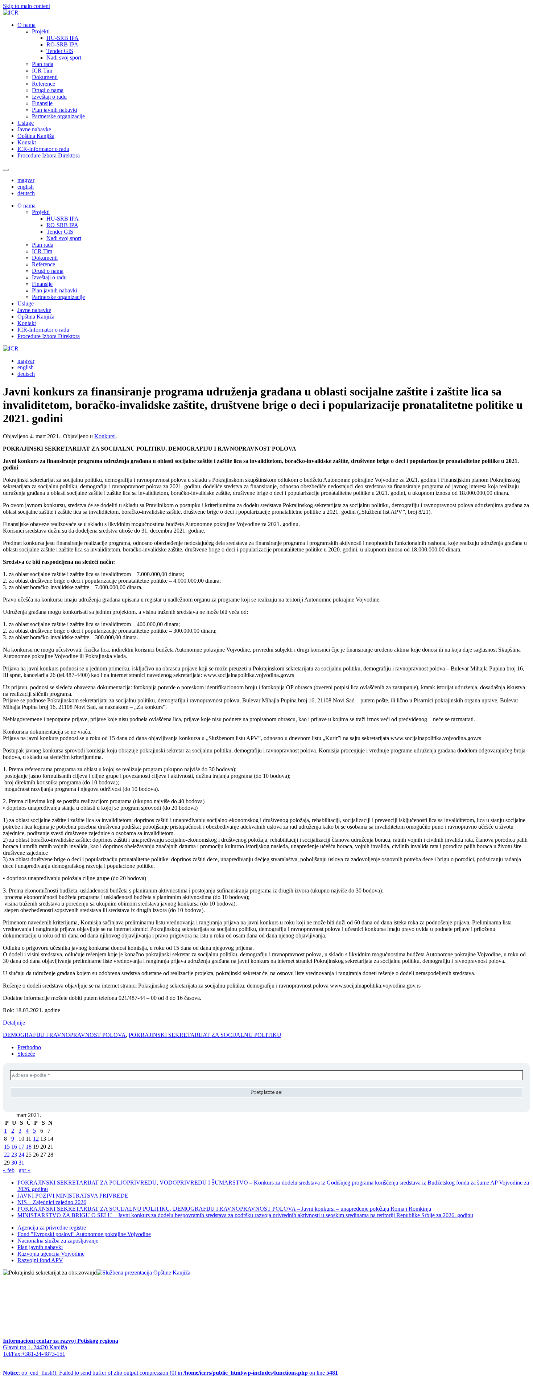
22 (7, 1155)
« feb (9, 1170)
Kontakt (26, 142)
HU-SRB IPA (62, 38)
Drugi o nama (47, 90)
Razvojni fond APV (40, 1260)
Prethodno (29, 1047)
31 (21, 1163)
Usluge (25, 123)
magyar (25, 180)
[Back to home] (10, 12)
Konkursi (105, 436)
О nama (26, 25)
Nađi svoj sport (63, 57)
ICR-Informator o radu (43, 149)
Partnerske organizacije (58, 116)
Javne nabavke (34, 129)
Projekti (41, 31)
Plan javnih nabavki (54, 110)
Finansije (42, 103)
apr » (24, 1170)
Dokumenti (45, 77)
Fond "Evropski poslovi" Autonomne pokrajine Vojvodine (84, 1234)
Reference (43, 84)
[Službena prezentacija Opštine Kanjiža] (143, 1272)
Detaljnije (14, 1022)
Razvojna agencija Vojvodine (50, 1254)
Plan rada (42, 64)
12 (36, 1139)
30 (14, 1163)
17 (21, 1147)
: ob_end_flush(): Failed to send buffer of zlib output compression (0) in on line (170, 1373)
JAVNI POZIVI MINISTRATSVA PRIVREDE (72, 1196)
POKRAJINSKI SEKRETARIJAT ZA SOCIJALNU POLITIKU (205, 1035)
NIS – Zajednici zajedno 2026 (51, 1202)
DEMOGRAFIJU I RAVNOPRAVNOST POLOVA (64, 1035)
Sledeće (26, 1054)
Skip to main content (26, 6)
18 (29, 1147)
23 (14, 1155)
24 (21, 1155)
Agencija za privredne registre (51, 1227)
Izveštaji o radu (49, 97)
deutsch (26, 193)
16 (14, 1147)
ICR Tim (42, 70)
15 (7, 1147)
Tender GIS (59, 51)
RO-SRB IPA (62, 44)
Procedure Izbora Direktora (48, 155)
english (25, 187)
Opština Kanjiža (35, 136)
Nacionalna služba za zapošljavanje (57, 1241)
